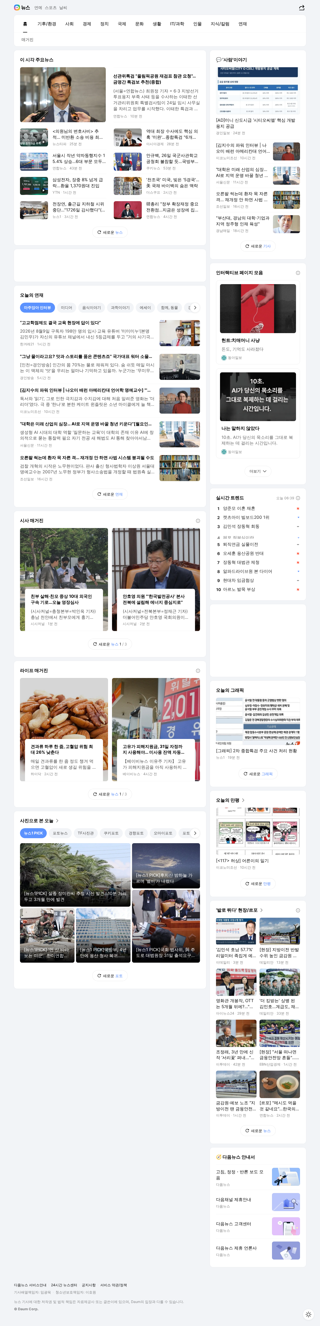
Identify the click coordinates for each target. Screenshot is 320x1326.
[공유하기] (301, 7)
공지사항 (89, 1285)
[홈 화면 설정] (308, 1314)
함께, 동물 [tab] (169, 307)
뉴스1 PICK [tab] (33, 833)
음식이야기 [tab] (91, 307)
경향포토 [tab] (136, 833)
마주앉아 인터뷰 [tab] (37, 307)
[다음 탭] (195, 308)
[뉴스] (25, 7)
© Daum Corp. (26, 1309)
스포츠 (51, 7)
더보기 (255, 471)
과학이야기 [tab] (120, 307)
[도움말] (198, 521)
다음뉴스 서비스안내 (30, 1285)
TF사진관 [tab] (86, 833)
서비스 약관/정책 (113, 1285)
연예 (38, 7)
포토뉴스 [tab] (60, 833)
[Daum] (17, 7)
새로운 (113, 232)
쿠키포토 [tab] (111, 833)
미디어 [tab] (66, 307)
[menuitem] (25, 24)
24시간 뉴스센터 (64, 1285)
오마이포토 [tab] (163, 833)
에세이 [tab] (145, 307)
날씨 (63, 7)
